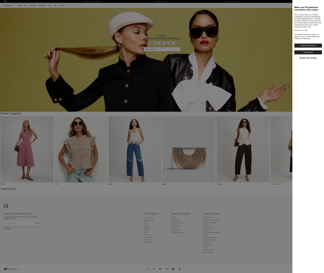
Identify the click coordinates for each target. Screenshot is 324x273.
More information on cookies (301, 30)
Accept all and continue (308, 45)
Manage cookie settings (308, 58)
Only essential (308, 52)
